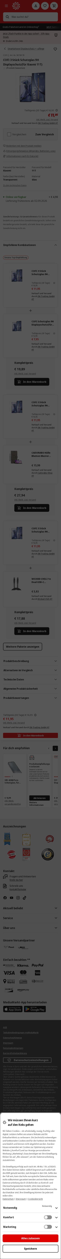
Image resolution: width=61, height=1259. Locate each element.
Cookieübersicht (35, 1199)
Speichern (30, 1248)
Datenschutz (8, 1199)
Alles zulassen (30, 1238)
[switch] (48, 1217)
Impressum (21, 1199)
